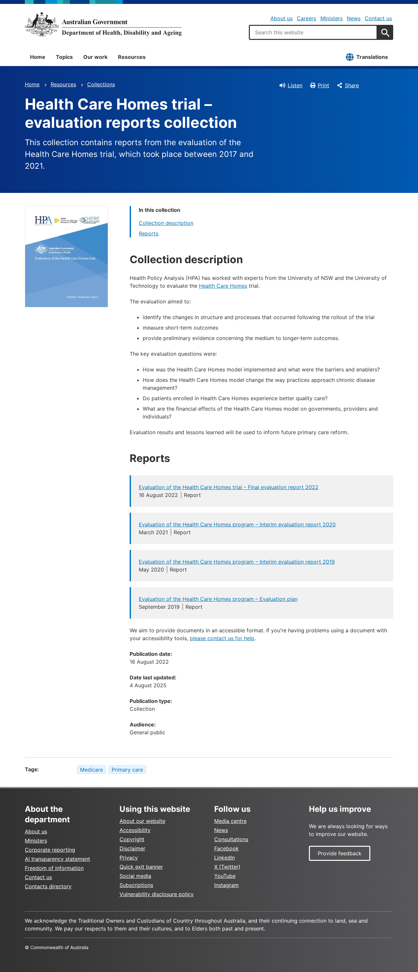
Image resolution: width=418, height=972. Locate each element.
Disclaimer (132, 848)
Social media (135, 876)
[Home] (103, 24)
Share (352, 85)
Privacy (129, 857)
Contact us (378, 18)
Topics (64, 57)
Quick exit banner (141, 866)
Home (37, 57)
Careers (306, 18)
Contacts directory (48, 886)
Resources (132, 57)
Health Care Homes (223, 285)
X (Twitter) (227, 866)
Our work (95, 57)
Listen (295, 85)
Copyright (132, 839)
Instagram (226, 885)
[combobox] (313, 32)
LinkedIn (224, 857)
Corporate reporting (50, 849)
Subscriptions (136, 885)
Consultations (231, 839)
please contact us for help (222, 638)
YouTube (224, 876)
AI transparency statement (57, 859)
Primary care (127, 769)
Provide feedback (340, 853)
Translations (372, 57)
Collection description (166, 223)
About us (281, 18)
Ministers (331, 18)
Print (323, 85)
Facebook (226, 848)
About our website (142, 821)
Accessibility (135, 830)
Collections (101, 84)
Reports (148, 233)
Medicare (91, 769)
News (354, 18)
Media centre (230, 821)
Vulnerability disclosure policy (157, 894)
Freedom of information (54, 868)
